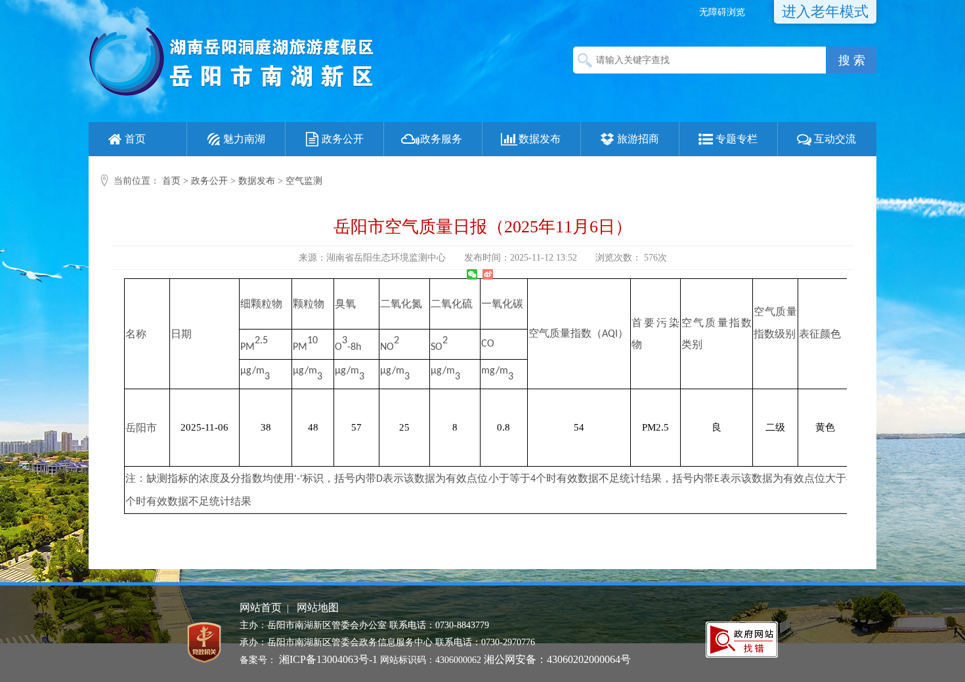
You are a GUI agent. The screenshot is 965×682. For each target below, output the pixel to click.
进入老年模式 (825, 11)
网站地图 (318, 607)
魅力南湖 (244, 138)
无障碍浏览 (722, 12)
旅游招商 (638, 138)
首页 (135, 138)
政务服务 (441, 138)
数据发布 (540, 138)
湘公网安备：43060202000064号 (557, 659)
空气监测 (304, 181)
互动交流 (835, 138)
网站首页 (261, 607)
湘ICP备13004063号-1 (328, 659)
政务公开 (343, 138)
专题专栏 (737, 138)
